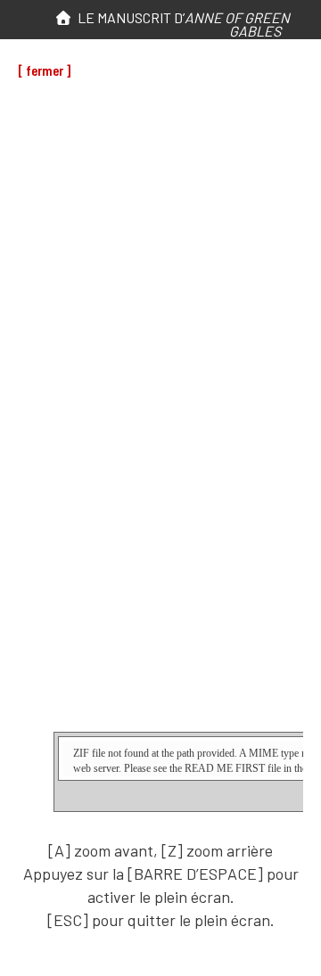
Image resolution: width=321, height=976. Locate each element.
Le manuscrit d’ (181, 24)
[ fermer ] (44, 70)
